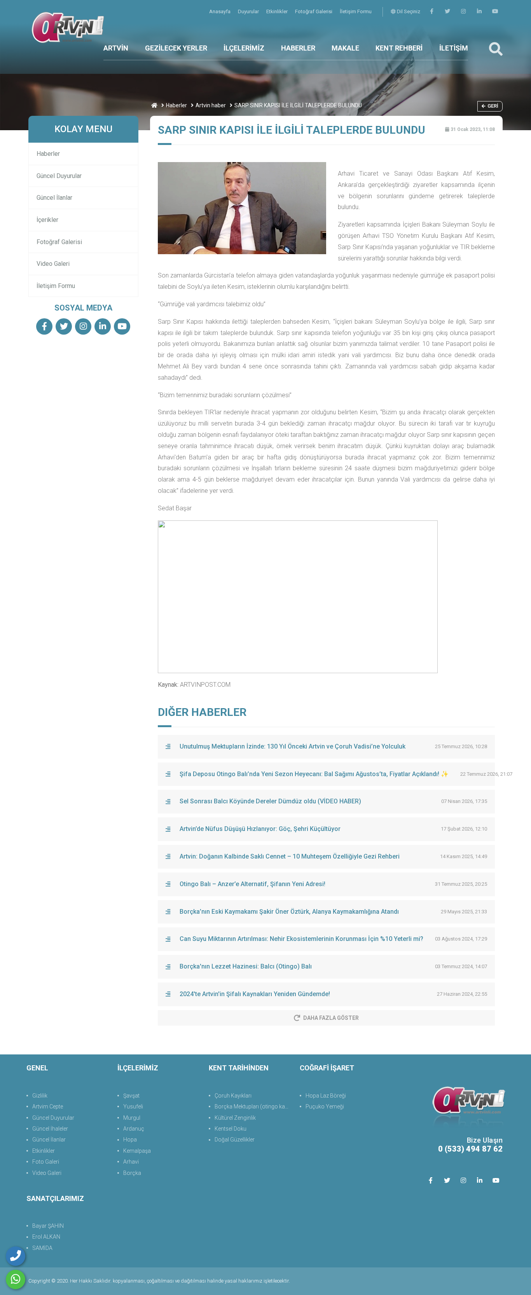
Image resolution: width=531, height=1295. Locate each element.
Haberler (176, 105)
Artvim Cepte (47, 1106)
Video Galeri (53, 263)
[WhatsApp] (15, 1279)
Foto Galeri (45, 1162)
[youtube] (495, 11)
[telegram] (447, 11)
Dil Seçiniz (408, 11)
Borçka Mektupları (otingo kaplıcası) (253, 1106)
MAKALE (345, 48)
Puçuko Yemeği (325, 1106)
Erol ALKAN (46, 1237)
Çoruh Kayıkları (233, 1096)
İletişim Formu (356, 11)
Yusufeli (133, 1106)
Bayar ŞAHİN (48, 1226)
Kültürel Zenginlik (235, 1118)
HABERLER (298, 48)
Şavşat (131, 1096)
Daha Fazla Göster (331, 1018)
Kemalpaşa (137, 1151)
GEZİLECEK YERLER (176, 48)
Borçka (132, 1173)
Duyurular (249, 11)
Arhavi (131, 1162)
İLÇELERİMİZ (244, 48)
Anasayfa (220, 11)
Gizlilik (39, 1096)
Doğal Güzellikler (235, 1139)
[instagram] (463, 11)
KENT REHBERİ (399, 48)
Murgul (131, 1118)
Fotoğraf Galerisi (314, 11)
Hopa (130, 1139)
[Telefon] (15, 1256)
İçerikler (47, 219)
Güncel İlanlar (54, 197)
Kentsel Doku (230, 1129)
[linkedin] (479, 11)
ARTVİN (115, 48)
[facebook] (431, 11)
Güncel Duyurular (59, 176)
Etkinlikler (277, 11)
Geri (492, 106)
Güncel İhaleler (50, 1129)
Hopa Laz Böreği (326, 1096)
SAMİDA (42, 1248)
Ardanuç (133, 1129)
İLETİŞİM (453, 48)
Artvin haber (211, 105)
